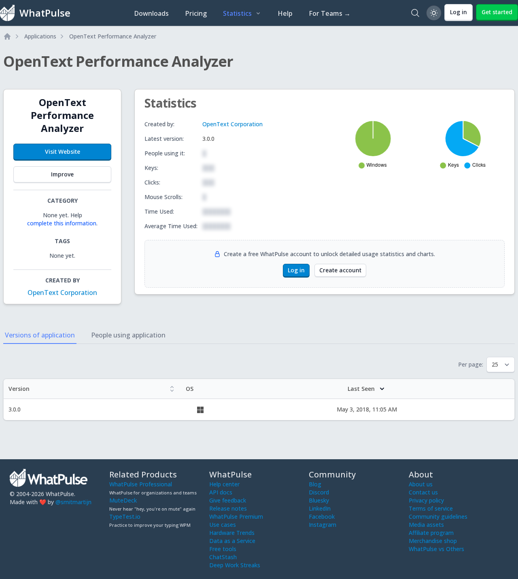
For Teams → (329, 13)
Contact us (423, 492)
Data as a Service (232, 541)
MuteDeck (123, 500)
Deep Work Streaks (234, 565)
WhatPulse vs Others (436, 549)
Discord (319, 492)
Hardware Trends (232, 533)
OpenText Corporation (62, 292)
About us (421, 484)
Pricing (196, 13)
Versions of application (40, 335)
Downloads (151, 13)
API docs (220, 492)
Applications (40, 36)
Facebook (322, 516)
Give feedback (227, 500)
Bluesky (319, 500)
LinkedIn (320, 508)
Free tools (222, 549)
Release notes (228, 508)
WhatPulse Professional (140, 484)
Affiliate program (431, 533)
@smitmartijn (73, 502)
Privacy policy (426, 500)
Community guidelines (438, 516)
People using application (128, 335)
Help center (224, 484)
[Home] (7, 36)
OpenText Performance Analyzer (112, 36)
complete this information (61, 223)
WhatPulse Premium (236, 516)
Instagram (322, 524)
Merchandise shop (433, 541)
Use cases (222, 524)
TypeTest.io (124, 516)
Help (285, 13)
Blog (315, 484)
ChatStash (223, 557)
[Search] (415, 13)
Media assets (426, 524)
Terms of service (431, 508)
